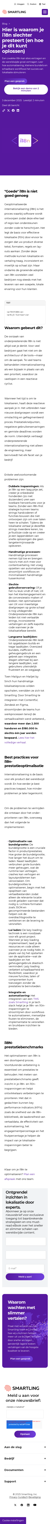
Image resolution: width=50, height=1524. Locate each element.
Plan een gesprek (15, 81)
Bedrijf (9, 1458)
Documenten (13, 1470)
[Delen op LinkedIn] (18, 110)
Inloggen (20, 4)
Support (10, 1481)
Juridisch (23, 1497)
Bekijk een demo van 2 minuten (26, 89)
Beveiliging (34, 1497)
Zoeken (33, 4)
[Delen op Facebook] (13, 110)
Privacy (13, 1497)
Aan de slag (13, 1447)
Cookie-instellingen (13, 1520)
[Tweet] (8, 110)
